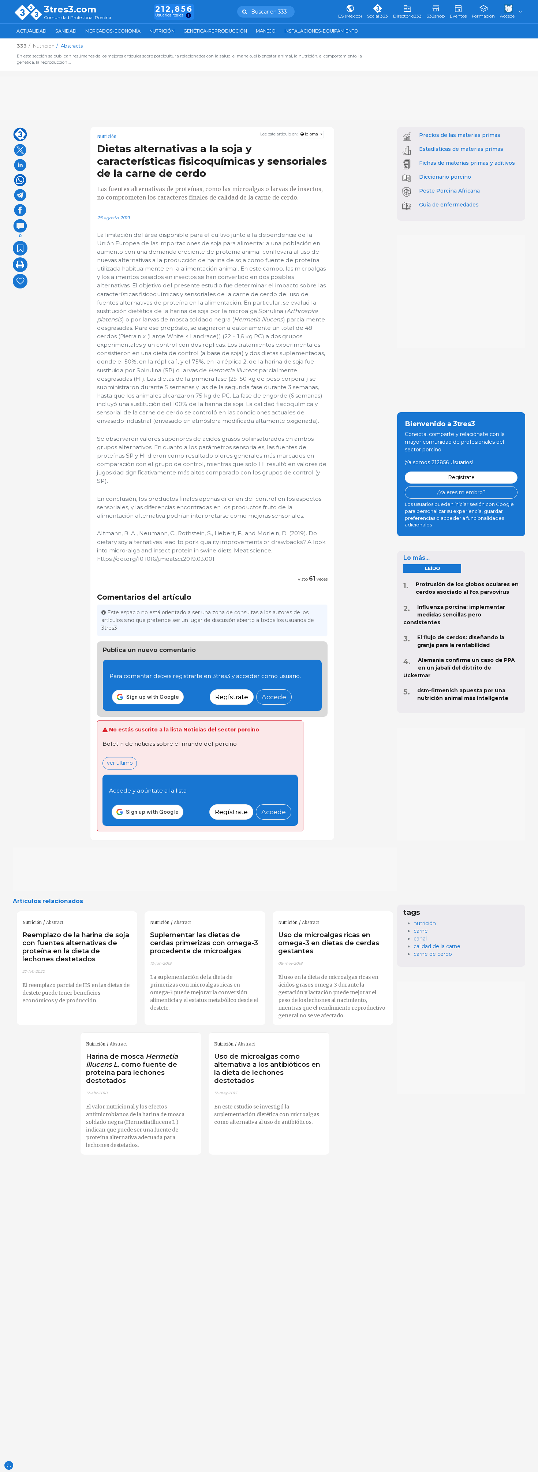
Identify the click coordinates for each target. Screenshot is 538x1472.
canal (420, 938)
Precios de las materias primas (459, 135)
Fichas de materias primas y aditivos (467, 163)
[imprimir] (20, 264)
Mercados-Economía (113, 31)
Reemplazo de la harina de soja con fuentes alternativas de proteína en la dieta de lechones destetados (75, 947)
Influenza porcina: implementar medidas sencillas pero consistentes (454, 615)
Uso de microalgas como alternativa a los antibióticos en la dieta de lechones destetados (267, 1068)
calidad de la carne (437, 946)
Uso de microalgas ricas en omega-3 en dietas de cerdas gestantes (328, 943)
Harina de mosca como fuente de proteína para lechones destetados (132, 1068)
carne (421, 931)
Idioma (311, 134)
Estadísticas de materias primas (461, 149)
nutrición (425, 923)
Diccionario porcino (445, 177)
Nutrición (162, 31)
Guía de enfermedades (449, 204)
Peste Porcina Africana (449, 190)
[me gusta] (20, 281)
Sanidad (65, 31)
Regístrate (231, 697)
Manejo (266, 31)
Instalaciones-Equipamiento (321, 31)
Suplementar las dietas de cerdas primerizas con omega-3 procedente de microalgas (204, 943)
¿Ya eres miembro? (461, 492)
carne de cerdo (433, 954)
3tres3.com (70, 9)
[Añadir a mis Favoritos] (20, 248)
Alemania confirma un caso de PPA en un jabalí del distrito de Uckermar (459, 668)
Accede (274, 697)
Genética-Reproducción (215, 31)
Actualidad (31, 31)
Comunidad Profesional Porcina (77, 17)
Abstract (54, 922)
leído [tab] (432, 568)
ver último (120, 763)
